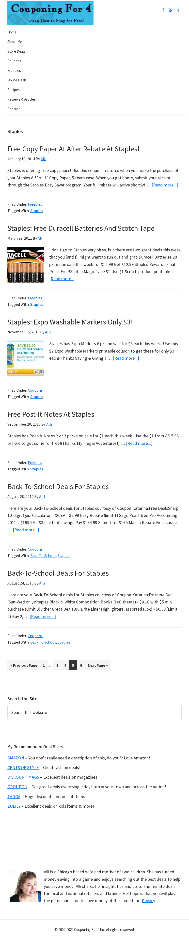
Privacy (148, 900)
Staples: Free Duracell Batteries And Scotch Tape (81, 228)
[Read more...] (165, 185)
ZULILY (13, 806)
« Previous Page (23, 666)
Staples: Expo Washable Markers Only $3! (70, 321)
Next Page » (98, 666)
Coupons (35, 390)
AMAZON (15, 758)
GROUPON (17, 786)
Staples (36, 210)
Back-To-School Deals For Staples (58, 486)
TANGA (13, 796)
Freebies (35, 204)
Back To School (43, 555)
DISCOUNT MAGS (23, 777)
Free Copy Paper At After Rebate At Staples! (73, 148)
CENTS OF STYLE (23, 767)
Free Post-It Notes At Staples (50, 414)
